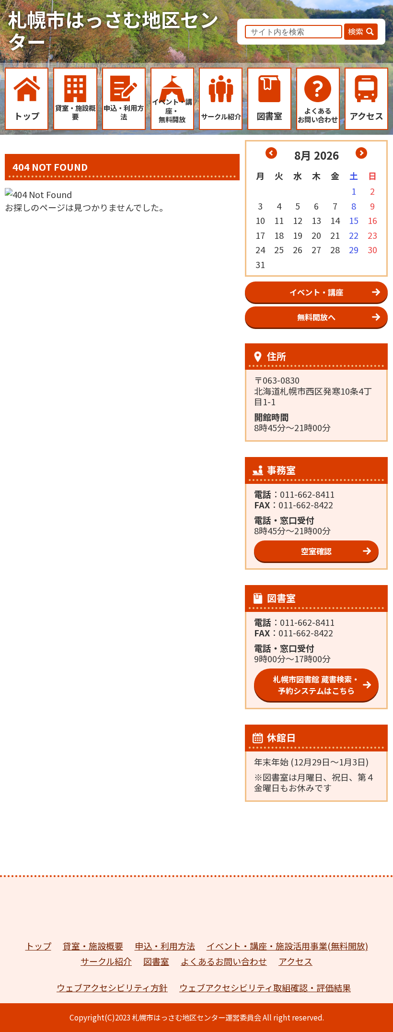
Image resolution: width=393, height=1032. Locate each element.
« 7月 (271, 153)
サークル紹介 (106, 961)
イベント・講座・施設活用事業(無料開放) (287, 945)
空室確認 (316, 551)
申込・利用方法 (165, 945)
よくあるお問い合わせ (224, 961)
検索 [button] (355, 31)
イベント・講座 (316, 292)
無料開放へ (316, 317)
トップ (38, 945)
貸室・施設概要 (93, 945)
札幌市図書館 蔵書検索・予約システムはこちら (316, 684)
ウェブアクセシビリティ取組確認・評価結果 (265, 987)
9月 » (361, 153)
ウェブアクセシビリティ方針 (112, 987)
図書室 (156, 961)
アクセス (295, 961)
